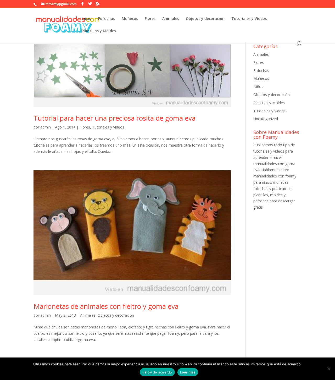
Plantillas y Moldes (99, 31)
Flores (150, 19)
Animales (170, 19)
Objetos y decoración (205, 19)
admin (45, 127)
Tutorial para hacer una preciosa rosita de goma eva (115, 118)
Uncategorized (265, 118)
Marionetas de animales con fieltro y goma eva (106, 306)
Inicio (86, 19)
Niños (258, 86)
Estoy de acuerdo (157, 372)
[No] (328, 368)
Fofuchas (106, 19)
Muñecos (130, 19)
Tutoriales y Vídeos (249, 19)
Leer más (188, 372)
